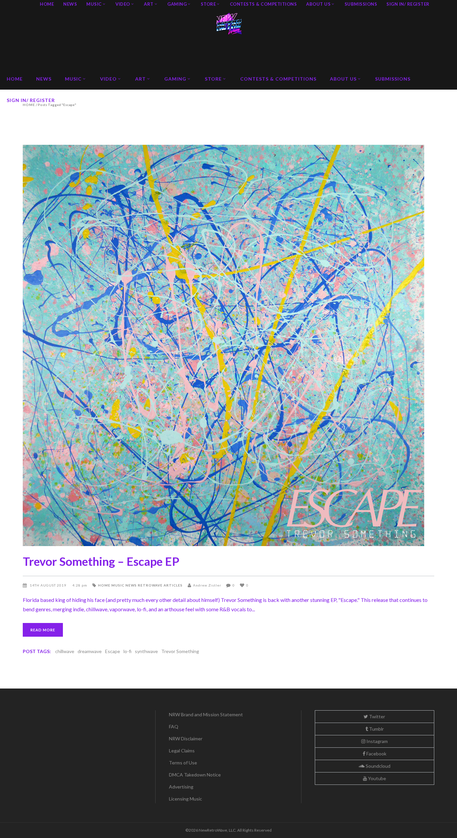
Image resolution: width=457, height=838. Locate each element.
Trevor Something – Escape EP (101, 561)
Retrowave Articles (160, 585)
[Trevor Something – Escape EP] (228, 345)
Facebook (375, 753)
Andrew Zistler (207, 585)
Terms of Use (183, 762)
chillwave (64, 651)
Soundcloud (377, 766)
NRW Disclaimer (185, 738)
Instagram (376, 741)
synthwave (146, 651)
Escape (112, 651)
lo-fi (127, 651)
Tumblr (376, 729)
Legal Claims (182, 750)
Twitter (376, 716)
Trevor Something (180, 651)
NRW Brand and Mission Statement (206, 714)
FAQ (173, 726)
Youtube (376, 778)
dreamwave (90, 651)
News (131, 585)
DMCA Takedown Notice (195, 774)
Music (117, 585)
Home (104, 585)
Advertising (181, 787)
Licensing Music (185, 799)
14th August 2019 (48, 585)
